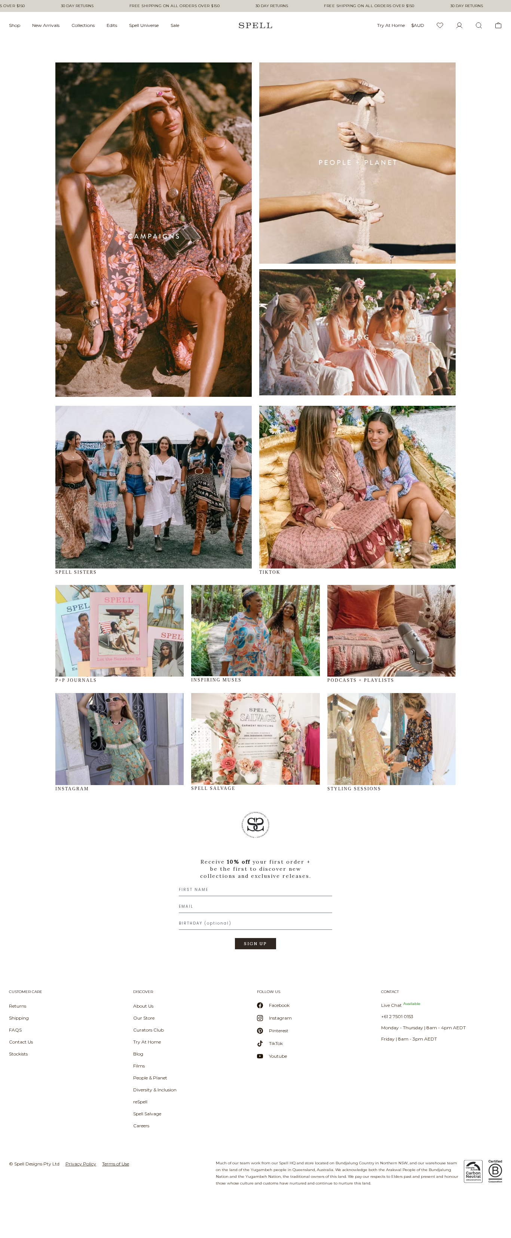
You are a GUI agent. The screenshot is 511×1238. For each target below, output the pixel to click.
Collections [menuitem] (83, 25)
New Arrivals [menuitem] (45, 25)
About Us (143, 1006)
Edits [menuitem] (112, 25)
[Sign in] (459, 25)
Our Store (143, 1018)
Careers (141, 1125)
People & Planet (150, 1078)
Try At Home (147, 1042)
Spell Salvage (147, 1113)
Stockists (18, 1054)
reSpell (140, 1101)
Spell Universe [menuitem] (144, 25)
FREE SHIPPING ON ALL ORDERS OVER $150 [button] (174, 6)
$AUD (417, 25)
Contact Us (21, 1042)
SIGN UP (255, 943)
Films (139, 1066)
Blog (138, 1054)
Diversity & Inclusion (155, 1090)
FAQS (15, 1030)
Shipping (19, 1018)
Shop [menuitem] (14, 25)
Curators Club (148, 1030)
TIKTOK (270, 572)
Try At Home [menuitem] (391, 25)
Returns (17, 1006)
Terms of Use (115, 1164)
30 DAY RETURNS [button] (77, 6)
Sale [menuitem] (175, 25)
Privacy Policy (80, 1164)
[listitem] (255, 883)
